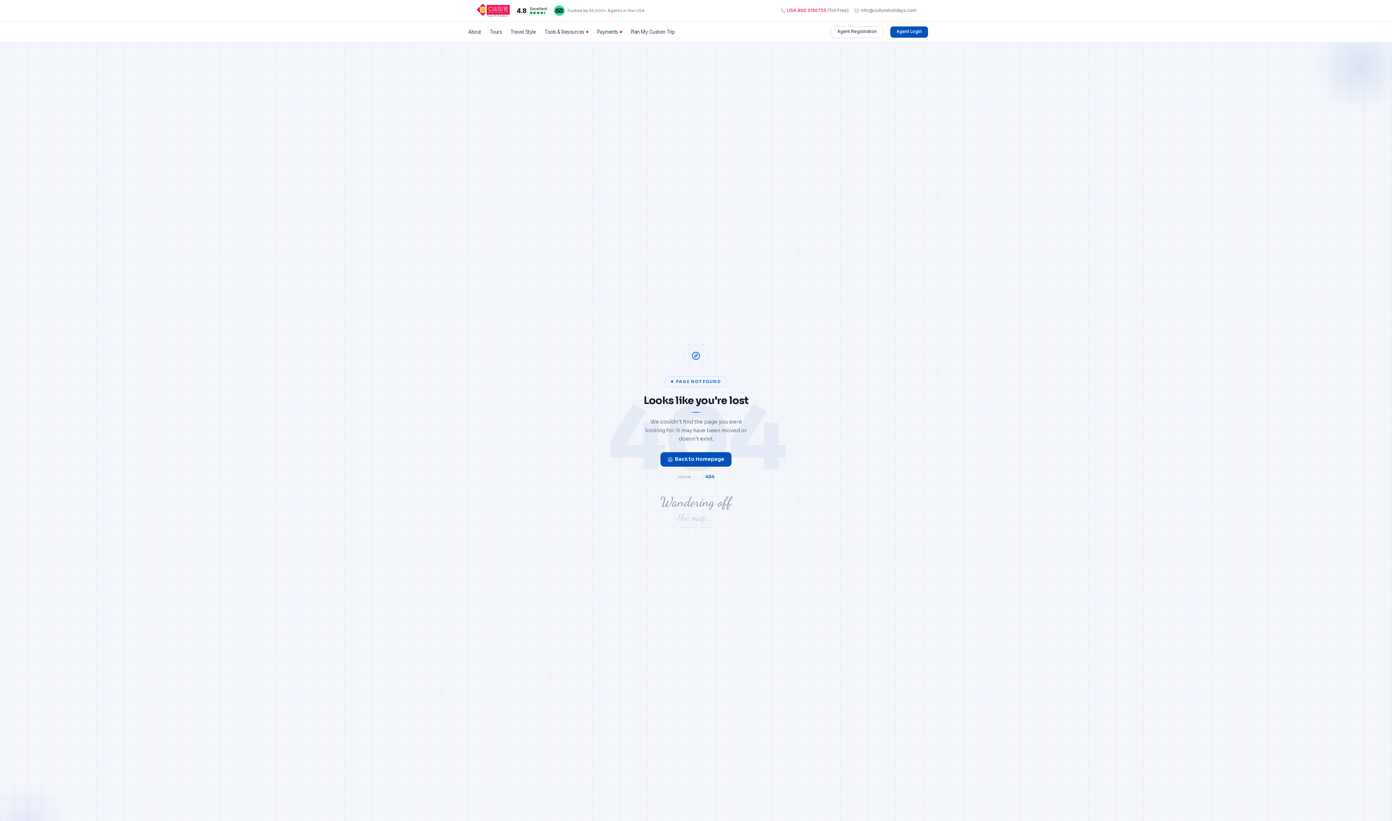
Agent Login (909, 31)
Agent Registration (857, 31)
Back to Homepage (699, 459)
